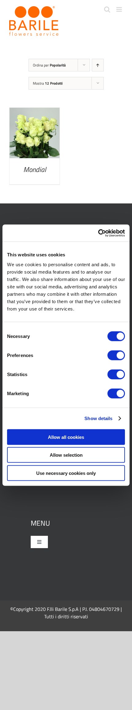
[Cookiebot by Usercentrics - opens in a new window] (98, 233)
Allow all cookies (66, 436)
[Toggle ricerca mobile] (107, 9)
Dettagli (34, 134)
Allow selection (66, 455)
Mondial (34, 169)
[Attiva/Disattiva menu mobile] (119, 9)
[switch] (116, 355)
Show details (98, 418)
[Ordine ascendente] (98, 65)
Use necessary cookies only (66, 472)
